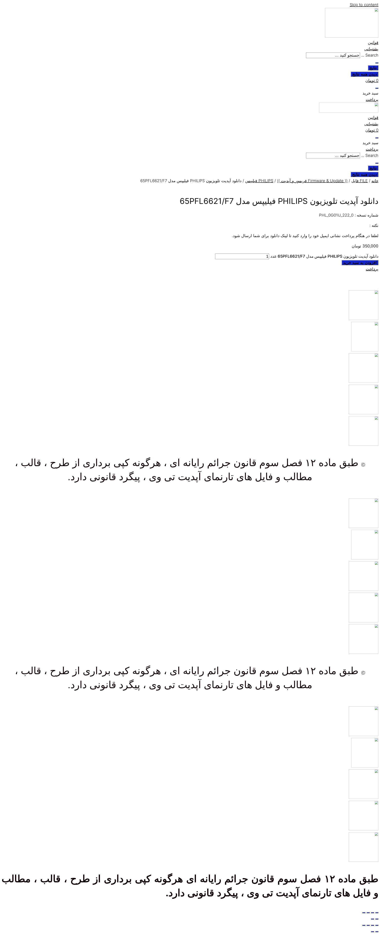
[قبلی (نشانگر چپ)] (376, 919)
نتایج (373, 68)
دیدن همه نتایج (364, 74)
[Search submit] (376, 62)
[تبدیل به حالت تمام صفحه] (372, 912)
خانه (374, 180)
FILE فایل (359, 180)
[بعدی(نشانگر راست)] (372, 919)
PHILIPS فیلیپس (259, 180)
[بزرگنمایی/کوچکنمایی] (376, 912)
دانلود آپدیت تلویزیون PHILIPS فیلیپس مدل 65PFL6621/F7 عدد (324, 256)
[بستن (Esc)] (363, 912)
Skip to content (364, 4)
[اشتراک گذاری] (368, 912)
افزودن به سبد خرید (360, 262)
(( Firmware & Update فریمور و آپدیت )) (312, 180)
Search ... (369, 55)
